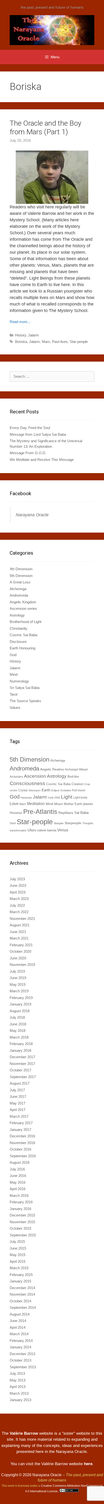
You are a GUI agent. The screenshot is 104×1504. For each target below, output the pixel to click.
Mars (46, 342)
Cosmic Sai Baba (23, 635)
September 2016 (23, 1156)
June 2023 (18, 885)
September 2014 (23, 1307)
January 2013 (20, 1400)
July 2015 (17, 1242)
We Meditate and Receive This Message (42, 460)
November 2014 (22, 1294)
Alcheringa (18, 589)
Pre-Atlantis (40, 811)
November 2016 (22, 1143)
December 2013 (22, 1354)
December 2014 (22, 1288)
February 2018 (21, 1044)
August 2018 (20, 1011)
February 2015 (21, 1275)
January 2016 (20, 1209)
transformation (18, 830)
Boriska (21, 342)
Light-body (80, 797)
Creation (77, 784)
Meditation (36, 803)
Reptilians (65, 813)
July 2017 (17, 1090)
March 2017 (19, 1116)
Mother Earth (73, 804)
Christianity (18, 628)
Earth (46, 790)
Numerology (19, 681)
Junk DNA (54, 797)
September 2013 (23, 1367)
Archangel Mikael (76, 769)
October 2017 (20, 1070)
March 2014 (19, 1334)
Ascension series (23, 608)
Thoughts (87, 823)
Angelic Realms (52, 769)
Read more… (20, 322)
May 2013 (17, 1380)
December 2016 (22, 1136)
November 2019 (22, 965)
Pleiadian (16, 813)
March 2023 (19, 899)
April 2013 (17, 1387)
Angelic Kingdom (23, 602)
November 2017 (22, 1064)
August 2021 (20, 925)
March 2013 (19, 1393)
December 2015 (22, 1215)
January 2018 (20, 1050)
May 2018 (17, 1030)
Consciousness (27, 783)
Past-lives (60, 342)
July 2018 (17, 1017)
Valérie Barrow (24, 1433)
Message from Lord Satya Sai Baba (38, 434)
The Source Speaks (25, 701)
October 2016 (20, 1149)
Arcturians (16, 776)
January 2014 (20, 1347)
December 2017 (22, 1057)
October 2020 (20, 951)
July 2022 (17, 905)
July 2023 (17, 879)
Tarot (13, 694)
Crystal (23, 790)
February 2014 (21, 1341)
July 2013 (17, 1373)
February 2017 (21, 1123)
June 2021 (18, 932)
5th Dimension (21, 576)
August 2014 (20, 1314)
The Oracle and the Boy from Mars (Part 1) (45, 127)
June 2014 (18, 1321)
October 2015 (20, 1228)
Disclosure (18, 642)
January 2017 (20, 1130)
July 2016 (17, 1169)
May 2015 (17, 1255)
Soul (13, 823)
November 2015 (22, 1222)
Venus (62, 830)
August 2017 (20, 1083)
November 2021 (22, 918)
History (20, 335)
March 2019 (19, 991)
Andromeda (19, 595)
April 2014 (17, 1327)
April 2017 (17, 1110)
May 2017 (17, 1103)
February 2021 (21, 945)
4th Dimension (21, 569)
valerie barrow (46, 830)
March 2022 (19, 912)
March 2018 (19, 1037)
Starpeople (73, 823)
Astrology (17, 615)
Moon (58, 804)
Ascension (35, 776)
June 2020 (18, 958)
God (13, 655)
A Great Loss (20, 582)
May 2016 (17, 1182)
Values (15, 707)
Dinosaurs (35, 790)
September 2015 (23, 1235)
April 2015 (17, 1261)
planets (88, 804)
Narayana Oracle (32, 514)
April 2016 (17, 1189)
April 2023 (17, 892)
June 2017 (18, 1096)
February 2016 (21, 1202)
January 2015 (20, 1281)
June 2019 (18, 978)
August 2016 (20, 1162)
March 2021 (19, 938)
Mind (13, 674)
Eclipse (55, 790)
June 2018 (18, 1024)
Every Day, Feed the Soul (30, 428)
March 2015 (19, 1268)
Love (14, 803)
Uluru (32, 830)
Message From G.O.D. (28, 453)
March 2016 (19, 1195)
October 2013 (20, 1360)
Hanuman (26, 797)
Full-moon (78, 790)
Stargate (59, 823)
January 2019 (20, 1004)
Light (66, 796)
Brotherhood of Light (25, 622)
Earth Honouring (22, 648)
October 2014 (20, 1301)
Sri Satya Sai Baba (24, 688)
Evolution (65, 790)
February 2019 (21, 998)
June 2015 (18, 1248)
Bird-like (73, 776)
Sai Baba (81, 813)
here (88, 1464)
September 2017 (23, 1077)
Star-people (79, 342)
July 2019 (17, 971)
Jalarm (33, 335)
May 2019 (17, 984)
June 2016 (18, 1176)
